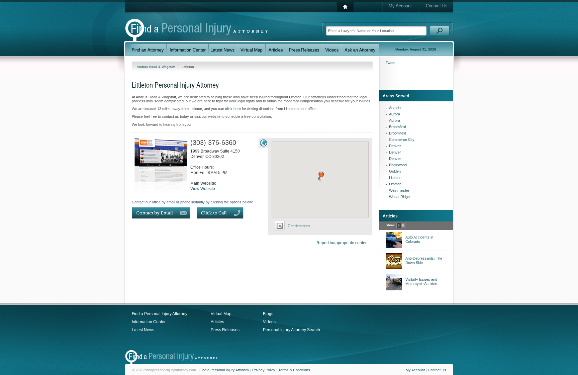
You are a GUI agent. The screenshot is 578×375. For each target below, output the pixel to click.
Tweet (390, 63)
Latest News (143, 329)
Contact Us (437, 5)
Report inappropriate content (342, 243)
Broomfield (397, 127)
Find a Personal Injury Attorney (159, 313)
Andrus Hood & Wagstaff (156, 67)
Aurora (394, 114)
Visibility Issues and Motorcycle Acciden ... (423, 281)
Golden (395, 171)
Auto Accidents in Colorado (419, 239)
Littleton (395, 178)
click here (233, 109)
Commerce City (401, 139)
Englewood (398, 165)
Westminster (399, 190)
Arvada (395, 108)
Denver (395, 146)
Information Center (149, 321)
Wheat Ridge (399, 197)
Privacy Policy (263, 370)
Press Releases (225, 329)
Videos (269, 321)
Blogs (268, 313)
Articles (217, 321)
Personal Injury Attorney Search (291, 329)
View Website (202, 188)
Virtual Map (221, 313)
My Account (400, 5)
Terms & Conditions (294, 370)
